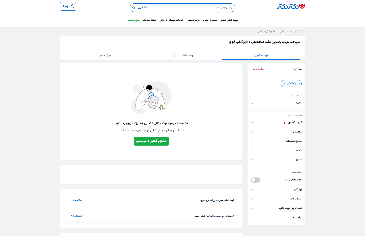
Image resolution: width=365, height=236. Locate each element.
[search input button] (133, 7)
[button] (276, 103)
